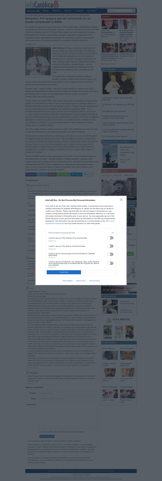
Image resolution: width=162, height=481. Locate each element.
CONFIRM (64, 272)
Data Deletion (67, 281)
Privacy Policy (94, 281)
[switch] (110, 237)
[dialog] (81, 240)
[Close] (122, 200)
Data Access (81, 281)
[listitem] (81, 232)
